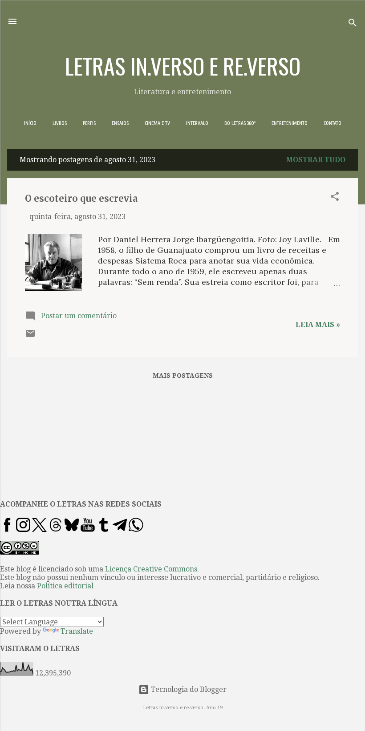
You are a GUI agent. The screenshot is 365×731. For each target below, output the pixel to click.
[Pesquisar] (352, 24)
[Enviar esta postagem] (30, 336)
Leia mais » (318, 324)
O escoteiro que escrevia (81, 198)
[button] (334, 198)
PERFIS (89, 123)
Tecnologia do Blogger (188, 689)
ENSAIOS (120, 123)
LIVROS (60, 123)
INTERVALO (197, 123)
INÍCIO (30, 123)
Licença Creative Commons (151, 569)
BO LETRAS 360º (240, 123)
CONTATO (332, 123)
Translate (77, 631)
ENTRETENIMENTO (290, 123)
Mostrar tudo (315, 160)
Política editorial (65, 586)
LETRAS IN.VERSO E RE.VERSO (182, 65)
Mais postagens (183, 375)
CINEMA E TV (157, 123)
